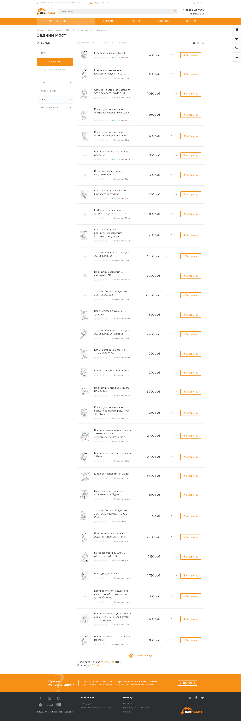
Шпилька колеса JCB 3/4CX (110, 53)
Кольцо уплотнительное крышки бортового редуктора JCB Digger (112, 410)
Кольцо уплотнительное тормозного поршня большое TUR (111, 112)
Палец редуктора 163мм (108, 573)
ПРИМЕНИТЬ (55, 62)
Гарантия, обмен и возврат (136, 707)
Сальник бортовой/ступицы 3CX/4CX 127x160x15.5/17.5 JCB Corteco (110, 514)
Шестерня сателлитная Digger (111, 473)
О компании (88, 697)
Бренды (127, 712)
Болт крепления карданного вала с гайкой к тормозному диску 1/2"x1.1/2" (111, 594)
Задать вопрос (187, 683)
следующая (107, 662)
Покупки (127, 703)
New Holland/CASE (50, 107)
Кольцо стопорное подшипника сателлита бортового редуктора (108, 233)
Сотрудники (87, 703)
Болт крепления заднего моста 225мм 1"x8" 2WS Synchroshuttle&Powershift (112, 433)
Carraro (44, 82)
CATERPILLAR (48, 91)
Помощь (128, 697)
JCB (43, 99)
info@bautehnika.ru (102, 3)
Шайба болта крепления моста (112, 370)
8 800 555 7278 (195, 10)
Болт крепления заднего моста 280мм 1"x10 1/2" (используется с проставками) (112, 617)
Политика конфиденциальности (97, 707)
